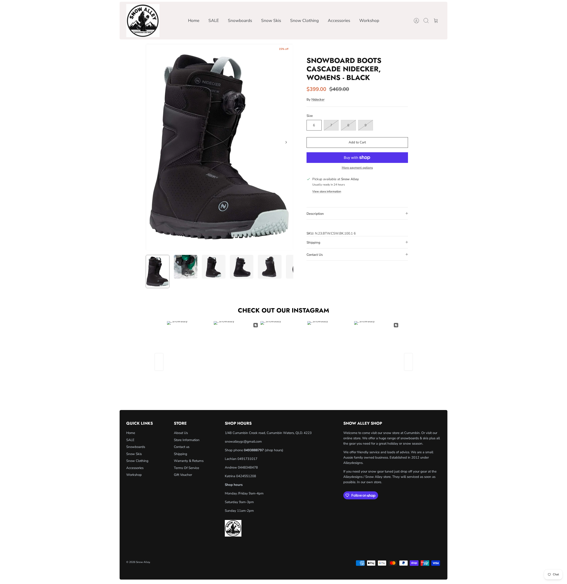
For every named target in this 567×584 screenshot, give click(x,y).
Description (315, 213)
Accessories (339, 20)
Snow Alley (143, 562)
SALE (213, 20)
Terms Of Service (186, 468)
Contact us (181, 447)
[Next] (286, 142)
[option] (219, 147)
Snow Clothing (304, 20)
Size (310, 115)
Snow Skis (271, 20)
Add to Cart (357, 142)
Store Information (187, 440)
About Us (181, 433)
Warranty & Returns (189, 461)
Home (193, 20)
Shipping (313, 242)
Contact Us (315, 254)
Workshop (369, 20)
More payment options (357, 168)
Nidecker (317, 99)
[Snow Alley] (142, 20)
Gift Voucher (183, 475)
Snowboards (240, 20)
